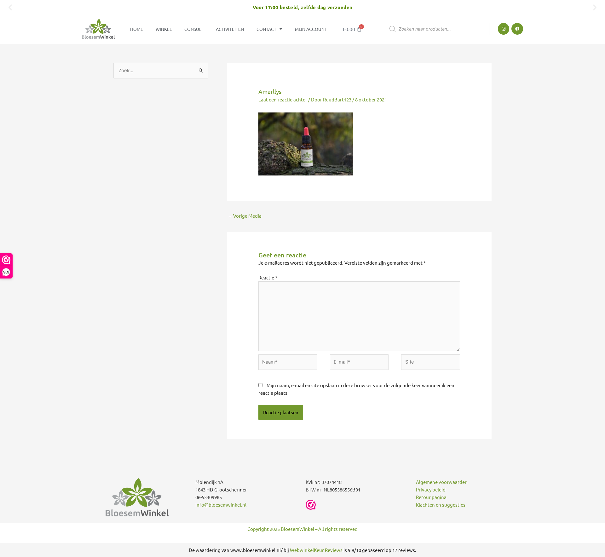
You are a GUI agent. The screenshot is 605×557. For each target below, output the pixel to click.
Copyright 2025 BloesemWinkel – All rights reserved (302, 529)
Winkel (164, 29)
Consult (193, 29)
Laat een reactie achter (282, 99)
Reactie (267, 277)
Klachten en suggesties (440, 505)
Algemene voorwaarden (442, 482)
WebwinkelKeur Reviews (316, 550)
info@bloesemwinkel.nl (220, 505)
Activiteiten (230, 29)
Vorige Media (245, 216)
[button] (10, 7)
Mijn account (311, 29)
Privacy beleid (431, 489)
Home (136, 29)
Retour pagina (431, 497)
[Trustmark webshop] (311, 505)
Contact (266, 29)
